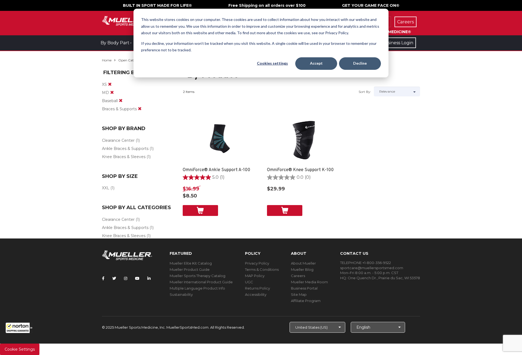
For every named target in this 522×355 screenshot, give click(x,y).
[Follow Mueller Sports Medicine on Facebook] (103, 278)
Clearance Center (118, 140)
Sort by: (365, 92)
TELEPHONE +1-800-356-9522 (365, 262)
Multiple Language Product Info (197, 288)
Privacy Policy (257, 263)
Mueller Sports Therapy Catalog (197, 276)
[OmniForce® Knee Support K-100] (304, 139)
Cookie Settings (20, 349)
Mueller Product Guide (190, 269)
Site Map (299, 294)
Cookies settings (272, 63)
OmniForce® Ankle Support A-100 (216, 170)
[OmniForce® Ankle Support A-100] (219, 139)
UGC (249, 282)
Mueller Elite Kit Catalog (191, 263)
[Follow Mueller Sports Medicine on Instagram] (125, 278)
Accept (316, 63)
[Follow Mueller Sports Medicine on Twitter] (114, 278)
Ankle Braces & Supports (125, 148)
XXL (105, 188)
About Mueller (303, 263)
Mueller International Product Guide (201, 282)
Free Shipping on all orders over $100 (267, 5)
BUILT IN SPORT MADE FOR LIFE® (157, 5)
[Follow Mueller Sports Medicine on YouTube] (137, 278)
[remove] (110, 84)
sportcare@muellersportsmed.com (371, 268)
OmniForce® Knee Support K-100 (300, 170)
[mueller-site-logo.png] (127, 20)
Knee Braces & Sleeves (123, 156)
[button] (19, 327)
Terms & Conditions (262, 269)
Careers (298, 276)
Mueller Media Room (309, 282)
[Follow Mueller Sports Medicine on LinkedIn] (149, 278)
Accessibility (255, 294)
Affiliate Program (306, 301)
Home (106, 60)
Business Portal (304, 288)
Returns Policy (257, 288)
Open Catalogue (131, 60)
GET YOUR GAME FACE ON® (370, 5)
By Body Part (115, 42)
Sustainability (181, 294)
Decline (360, 63)
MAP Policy (255, 276)
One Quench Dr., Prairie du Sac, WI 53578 (384, 278)
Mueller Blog (302, 269)
